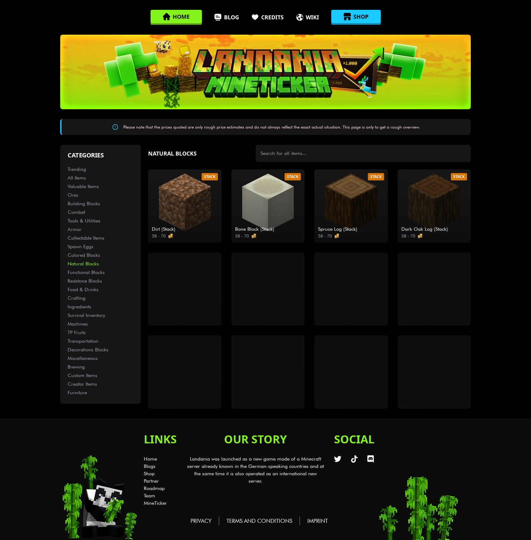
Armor (74, 229)
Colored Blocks (84, 255)
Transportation (83, 341)
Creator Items (82, 384)
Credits (272, 17)
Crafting (76, 298)
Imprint (317, 521)
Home (150, 459)
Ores (73, 195)
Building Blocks (84, 203)
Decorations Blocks (88, 350)
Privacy (201, 521)
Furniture (77, 392)
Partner (151, 481)
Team (149, 496)
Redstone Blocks (85, 281)
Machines (78, 324)
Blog (231, 17)
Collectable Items (86, 238)
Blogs (149, 466)
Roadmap (154, 488)
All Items (77, 178)
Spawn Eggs (80, 246)
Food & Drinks (83, 289)
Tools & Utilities (84, 221)
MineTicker (155, 503)
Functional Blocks (86, 272)
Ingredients (79, 307)
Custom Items (82, 375)
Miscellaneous (83, 358)
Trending (77, 169)
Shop (149, 473)
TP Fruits (77, 332)
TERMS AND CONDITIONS (259, 521)
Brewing (76, 367)
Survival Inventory (86, 315)
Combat (76, 212)
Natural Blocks (83, 264)
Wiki (312, 17)
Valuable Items (83, 186)
